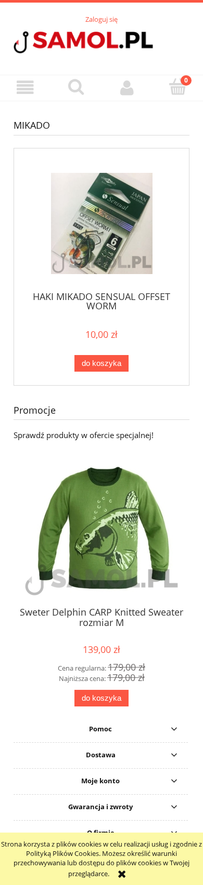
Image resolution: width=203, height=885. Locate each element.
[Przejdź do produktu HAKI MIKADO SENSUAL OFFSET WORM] (101, 223)
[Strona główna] (101, 43)
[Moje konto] (127, 87)
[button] (25, 87)
